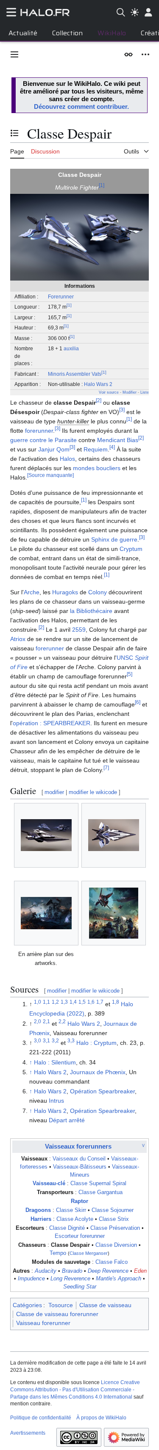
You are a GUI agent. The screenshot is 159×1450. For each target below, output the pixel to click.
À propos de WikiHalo (101, 1418)
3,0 (37, 1041)
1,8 (115, 1002)
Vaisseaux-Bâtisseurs (79, 1167)
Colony (97, 592)
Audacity (45, 1271)
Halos (67, 458)
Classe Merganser (89, 1253)
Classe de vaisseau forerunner (57, 1314)
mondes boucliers (96, 468)
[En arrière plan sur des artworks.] (46, 913)
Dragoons (38, 1210)
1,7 (99, 1002)
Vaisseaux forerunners (78, 1146)
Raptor (79, 1201)
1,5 (82, 1002)
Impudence (31, 1279)
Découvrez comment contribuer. (81, 106)
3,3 (71, 1041)
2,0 (37, 1021)
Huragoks (65, 592)
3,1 (46, 1041)
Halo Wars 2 (98, 384)
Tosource (60, 1305)
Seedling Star (79, 1287)
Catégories (27, 1305)
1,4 (73, 1002)
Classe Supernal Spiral (98, 1183)
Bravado (72, 1271)
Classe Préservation (115, 1228)
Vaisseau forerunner (43, 1322)
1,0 (37, 1002)
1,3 (64, 1002)
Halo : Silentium (55, 1062)
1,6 (91, 1002)
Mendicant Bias (117, 440)
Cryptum (131, 548)
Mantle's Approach (118, 1279)
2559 (79, 629)
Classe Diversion (116, 1245)
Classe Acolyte (74, 1219)
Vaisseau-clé (49, 1183)
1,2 (55, 1002)
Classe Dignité (67, 1228)
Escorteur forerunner (80, 1236)
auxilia (71, 348)
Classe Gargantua (100, 1192)
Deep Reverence (108, 1271)
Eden (140, 1271)
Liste (144, 392)
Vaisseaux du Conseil (79, 1159)
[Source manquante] (50, 475)
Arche (31, 592)
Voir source (109, 392)
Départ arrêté (67, 1120)
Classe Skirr (71, 1210)
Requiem (96, 449)
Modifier (130, 392)
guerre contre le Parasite (43, 440)
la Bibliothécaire (91, 610)
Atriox (17, 639)
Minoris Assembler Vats (74, 374)
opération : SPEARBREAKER (51, 723)
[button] (14, 54)
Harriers (41, 1219)
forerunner (39, 430)
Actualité (22, 33)
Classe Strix (114, 1219)
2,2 (62, 1021)
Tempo (58, 1253)
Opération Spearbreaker (102, 1091)
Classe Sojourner (113, 1210)
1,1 (46, 1002)
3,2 (55, 1041)
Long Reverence (70, 1279)
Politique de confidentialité (40, 1418)
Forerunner (61, 296)
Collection (67, 33)
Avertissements (27, 1433)
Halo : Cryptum (96, 1042)
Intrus (56, 1100)
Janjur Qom (54, 449)
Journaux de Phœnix (98, 1072)
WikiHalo (112, 33)
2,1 (46, 1021)
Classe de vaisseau (105, 1305)
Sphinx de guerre (114, 539)
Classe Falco (111, 1262)
